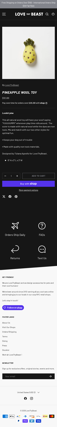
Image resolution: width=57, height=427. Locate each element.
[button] (53, 14)
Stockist (5, 350)
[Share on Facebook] (10, 197)
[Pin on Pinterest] (16, 197)
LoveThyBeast (12, 85)
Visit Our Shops (8, 327)
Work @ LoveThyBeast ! (12, 355)
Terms (4, 336)
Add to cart (38, 176)
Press (4, 345)
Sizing (4, 341)
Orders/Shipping (9, 332)
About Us (6, 323)
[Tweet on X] (4, 197)
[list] (28, 53)
